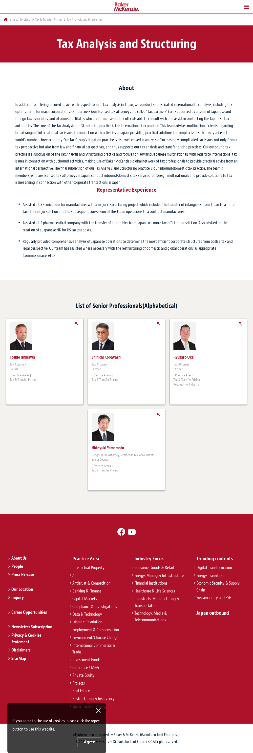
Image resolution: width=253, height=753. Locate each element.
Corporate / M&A (85, 668)
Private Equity (83, 675)
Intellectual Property (88, 567)
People (17, 566)
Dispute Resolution (87, 622)
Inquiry (17, 597)
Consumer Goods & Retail (154, 567)
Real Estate (81, 691)
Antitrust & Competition (91, 583)
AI (73, 575)
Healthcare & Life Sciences (154, 591)
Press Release (22, 574)
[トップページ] (5, 19)
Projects (78, 683)
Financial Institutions (150, 583)
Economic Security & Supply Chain (218, 586)
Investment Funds (86, 660)
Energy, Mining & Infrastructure (159, 575)
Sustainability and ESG (213, 598)
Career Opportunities (29, 612)
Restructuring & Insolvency (93, 699)
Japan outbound (212, 613)
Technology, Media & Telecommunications (150, 616)
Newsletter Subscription (31, 627)
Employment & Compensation (95, 630)
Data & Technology (87, 614)
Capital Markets (84, 599)
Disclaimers (21, 650)
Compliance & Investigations (94, 607)
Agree (89, 742)
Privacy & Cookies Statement (26, 638)
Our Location (22, 589)
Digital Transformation (214, 567)
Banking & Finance (86, 591)
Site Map (18, 658)
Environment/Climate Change (95, 637)
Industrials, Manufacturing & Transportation (156, 602)
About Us (19, 558)
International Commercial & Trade (93, 648)
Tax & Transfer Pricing (48, 19)
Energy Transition (210, 575)
